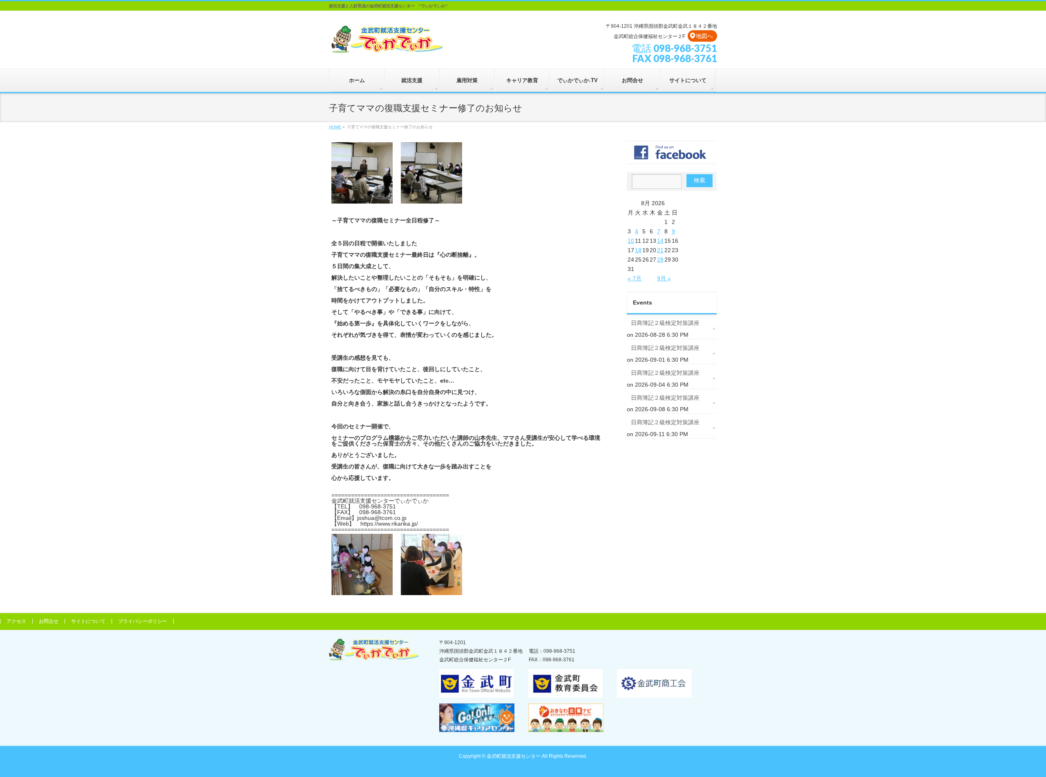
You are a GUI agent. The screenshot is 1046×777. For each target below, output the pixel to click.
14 (660, 240)
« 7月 (634, 278)
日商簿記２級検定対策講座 (665, 323)
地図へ (704, 36)
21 (660, 250)
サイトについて (88, 621)
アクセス (16, 621)
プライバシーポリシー (142, 621)
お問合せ (48, 621)
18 (638, 250)
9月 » (664, 278)
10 (631, 240)
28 (660, 259)
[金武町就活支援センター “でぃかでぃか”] (386, 45)
